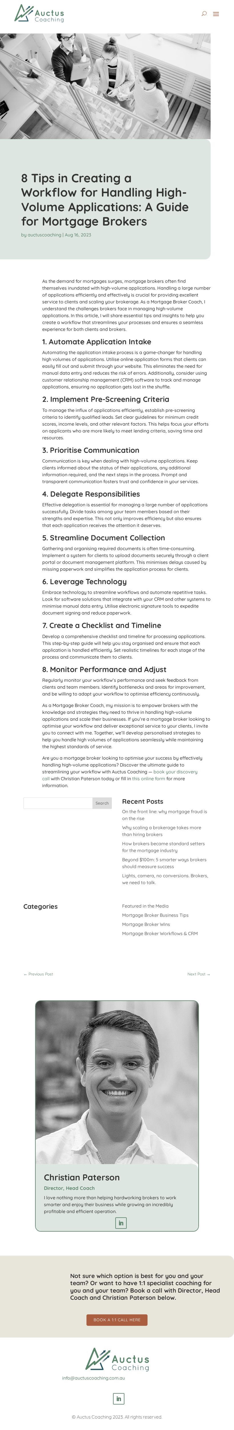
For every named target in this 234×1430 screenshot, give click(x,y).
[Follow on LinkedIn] (121, 1223)
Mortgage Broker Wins (146, 924)
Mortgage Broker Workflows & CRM (160, 933)
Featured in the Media (145, 906)
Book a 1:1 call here (117, 1319)
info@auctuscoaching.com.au (93, 1378)
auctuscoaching (44, 235)
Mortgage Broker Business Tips (155, 915)
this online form (148, 778)
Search (102, 803)
